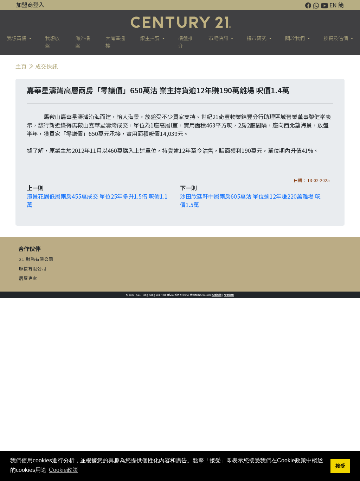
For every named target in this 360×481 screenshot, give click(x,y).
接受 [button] (340, 466)
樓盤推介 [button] (185, 42)
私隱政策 (216, 294)
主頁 (21, 66)
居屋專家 (28, 278)
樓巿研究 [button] (257, 38)
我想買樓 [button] (17, 38)
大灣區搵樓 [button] (115, 42)
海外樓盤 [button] (82, 42)
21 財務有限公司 (36, 259)
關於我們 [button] (295, 38)
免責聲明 (229, 294)
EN (333, 5)
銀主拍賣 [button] (150, 38)
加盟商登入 (30, 4)
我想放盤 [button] (52, 42)
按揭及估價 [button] (336, 38)
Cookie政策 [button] (63, 470)
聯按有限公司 (32, 268)
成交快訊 (46, 66)
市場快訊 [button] (218, 38)
